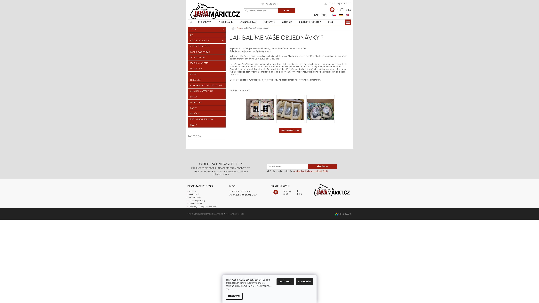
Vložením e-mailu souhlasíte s (297, 171)
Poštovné (269, 22)
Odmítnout (285, 281)
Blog (331, 22)
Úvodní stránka (191, 22)
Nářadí (193, 97)
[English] (347, 15)
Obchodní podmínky (310, 22)
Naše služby (226, 22)
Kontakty (286, 22)
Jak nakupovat (248, 22)
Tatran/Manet (197, 57)
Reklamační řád (195, 204)
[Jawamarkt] (215, 11)
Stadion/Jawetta (199, 63)
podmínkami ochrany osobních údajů (311, 171)
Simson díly (196, 69)
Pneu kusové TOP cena (201, 119)
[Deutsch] (341, 15)
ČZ (191, 35)
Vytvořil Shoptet (344, 214)
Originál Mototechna (201, 91)
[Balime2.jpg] (290, 105)
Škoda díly (195, 80)
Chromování (205, 22)
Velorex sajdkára (199, 41)
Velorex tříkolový (200, 46)
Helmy (193, 125)
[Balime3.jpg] (320, 105)
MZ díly (193, 74)
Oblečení (195, 114)
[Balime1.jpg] (260, 105)
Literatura (196, 102)
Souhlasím (304, 281)
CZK (316, 15)
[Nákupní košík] (275, 192)
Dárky (193, 108)
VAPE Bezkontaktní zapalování (206, 85)
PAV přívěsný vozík (200, 52)
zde (227, 289)
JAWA (193, 29)
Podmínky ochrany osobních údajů (203, 207)
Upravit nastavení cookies (234, 214)
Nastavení (234, 296)
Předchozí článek (290, 131)
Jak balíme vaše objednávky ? (243, 195)
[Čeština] (334, 15)
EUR (324, 15)
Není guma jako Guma (239, 191)
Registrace (346, 4)
